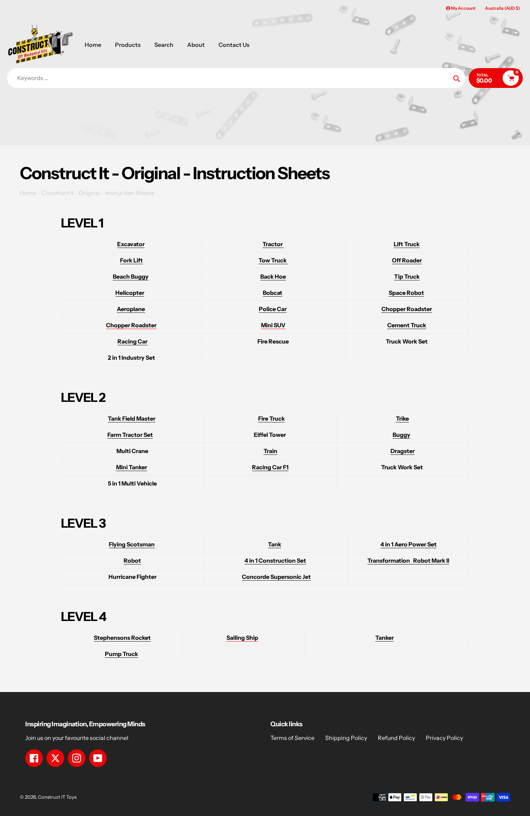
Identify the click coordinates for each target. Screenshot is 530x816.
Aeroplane (131, 308)
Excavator (131, 244)
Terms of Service (292, 737)
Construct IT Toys (57, 797)
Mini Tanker (131, 467)
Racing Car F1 (270, 467)
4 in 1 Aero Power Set (408, 544)
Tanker (384, 637)
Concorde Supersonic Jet (276, 576)
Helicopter (129, 292)
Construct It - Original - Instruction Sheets (98, 192)
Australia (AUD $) (502, 8)
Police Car (273, 308)
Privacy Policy (444, 737)
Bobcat (272, 292)
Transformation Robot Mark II (408, 560)
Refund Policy (396, 737)
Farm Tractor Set (130, 434)
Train (270, 450)
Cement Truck (406, 325)
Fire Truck (271, 418)
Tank (274, 544)
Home (28, 192)
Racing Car (132, 341)
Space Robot (406, 292)
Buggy (401, 434)
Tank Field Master (131, 418)
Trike (402, 418)
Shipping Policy (346, 737)
